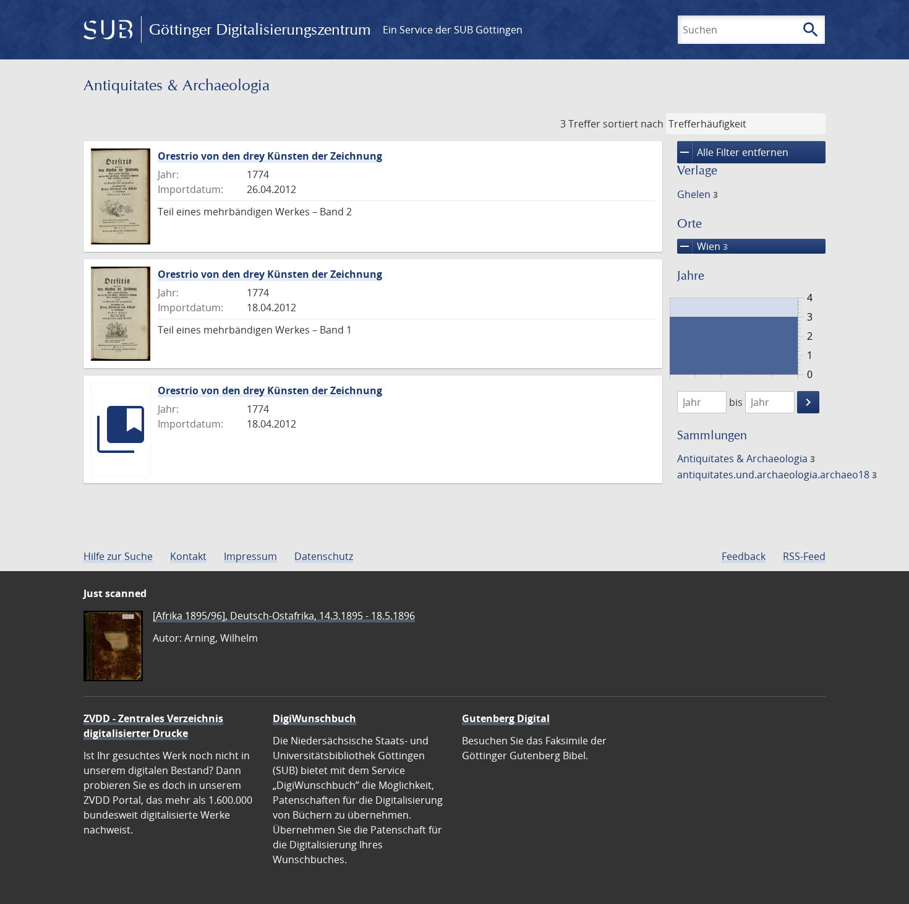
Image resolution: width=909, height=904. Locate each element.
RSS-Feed (804, 556)
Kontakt (188, 556)
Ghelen (697, 194)
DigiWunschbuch (314, 718)
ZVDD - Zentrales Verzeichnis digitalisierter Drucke (153, 726)
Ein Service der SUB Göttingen (453, 30)
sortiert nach (633, 124)
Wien (702, 246)
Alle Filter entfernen (732, 152)
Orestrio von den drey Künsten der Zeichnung (270, 156)
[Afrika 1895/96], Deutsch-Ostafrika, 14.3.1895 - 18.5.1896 (284, 615)
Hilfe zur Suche (118, 556)
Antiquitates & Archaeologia (746, 458)
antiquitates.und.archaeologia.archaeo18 (777, 474)
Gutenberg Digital (506, 718)
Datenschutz (323, 556)
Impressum (250, 556)
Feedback (744, 556)
